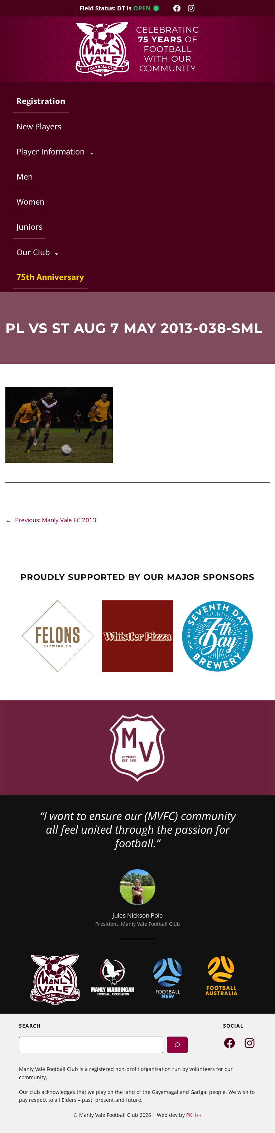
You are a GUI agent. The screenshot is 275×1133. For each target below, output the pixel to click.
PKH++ (194, 1114)
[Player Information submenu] (91, 153)
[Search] (177, 1045)
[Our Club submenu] (56, 254)
